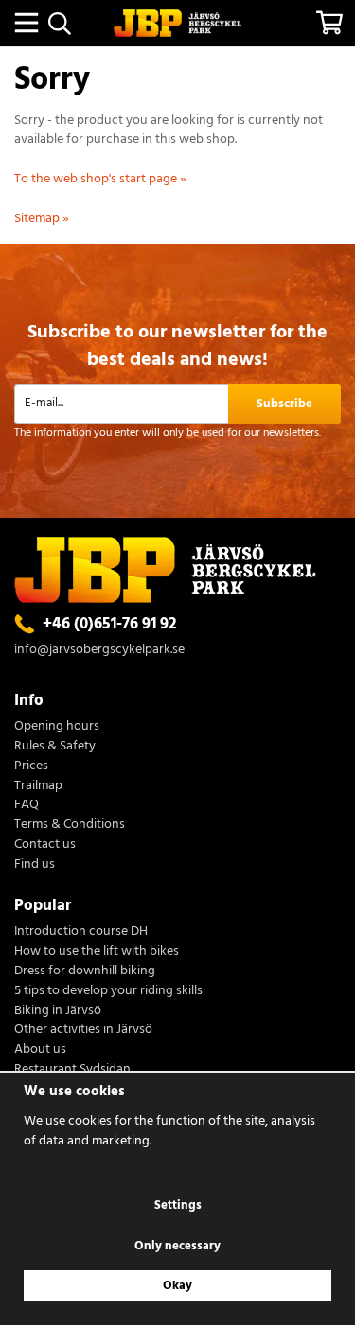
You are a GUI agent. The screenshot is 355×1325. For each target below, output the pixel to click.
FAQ (26, 806)
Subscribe (284, 404)
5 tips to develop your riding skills (108, 992)
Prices (31, 767)
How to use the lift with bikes (96, 952)
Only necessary (177, 1246)
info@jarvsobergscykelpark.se (99, 650)
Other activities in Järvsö (83, 1031)
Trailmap (38, 787)
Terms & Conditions (69, 825)
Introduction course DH (81, 932)
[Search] (59, 23)
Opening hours (56, 727)
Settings (178, 1205)
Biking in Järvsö (57, 1012)
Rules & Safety (55, 747)
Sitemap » (41, 219)
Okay (177, 1286)
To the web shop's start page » (100, 179)
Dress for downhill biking (84, 972)
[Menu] (26, 22)
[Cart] (329, 22)
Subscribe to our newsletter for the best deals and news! (177, 346)
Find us (34, 865)
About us (40, 1050)
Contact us (45, 845)
